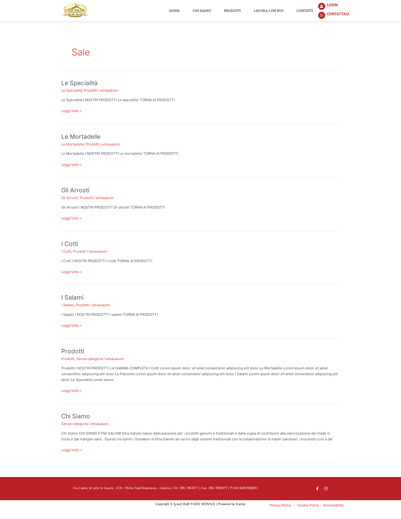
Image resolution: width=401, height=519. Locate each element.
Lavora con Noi (268, 10)
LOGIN (332, 5)
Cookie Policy (308, 505)
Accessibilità (333, 505)
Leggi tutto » (71, 110)
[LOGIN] (321, 6)
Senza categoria (89, 359)
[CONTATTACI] (321, 15)
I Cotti (69, 243)
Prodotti (232, 10)
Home (174, 10)
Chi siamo (202, 10)
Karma (241, 504)
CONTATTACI (338, 14)
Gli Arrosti (75, 190)
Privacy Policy (280, 505)
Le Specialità (79, 83)
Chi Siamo (75, 416)
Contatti (304, 10)
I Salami (72, 297)
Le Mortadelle (80, 136)
